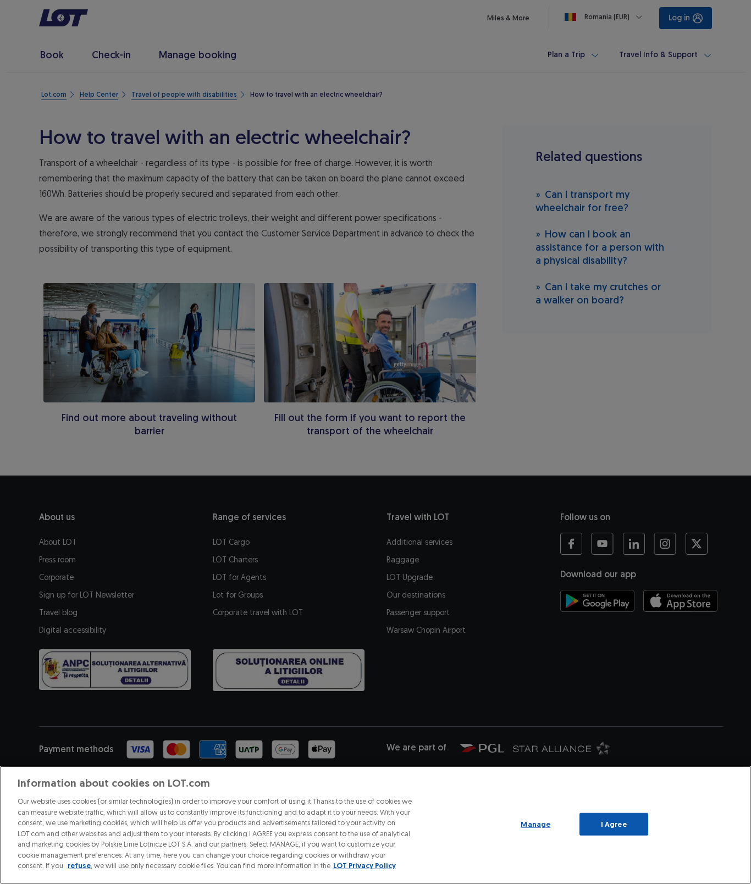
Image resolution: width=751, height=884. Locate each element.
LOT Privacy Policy (364, 865)
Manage (535, 824)
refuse (79, 865)
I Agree (614, 824)
